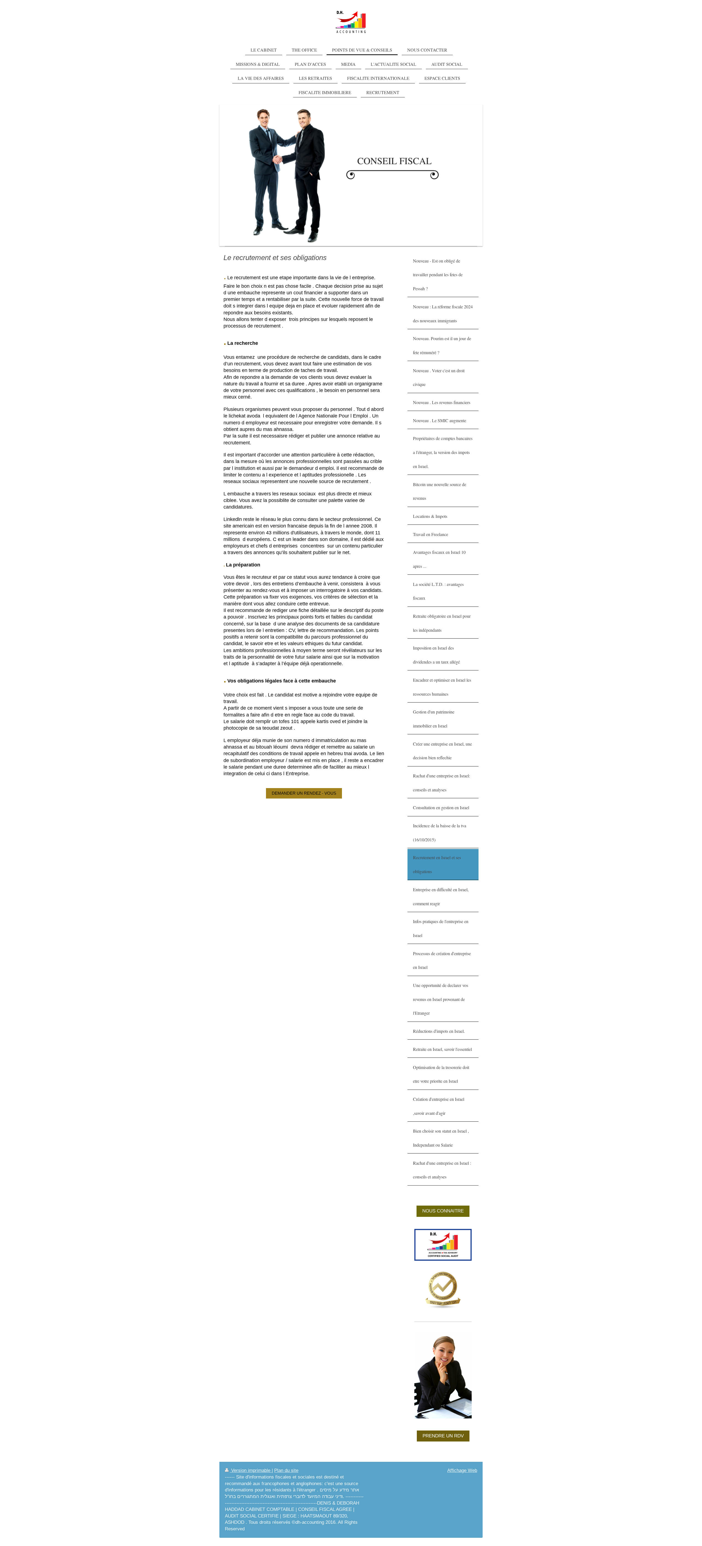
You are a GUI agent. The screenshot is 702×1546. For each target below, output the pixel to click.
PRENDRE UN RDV (443, 1435)
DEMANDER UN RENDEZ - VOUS (304, 793)
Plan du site (286, 1470)
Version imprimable (251, 1470)
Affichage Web (462, 1470)
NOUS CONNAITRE (443, 1211)
